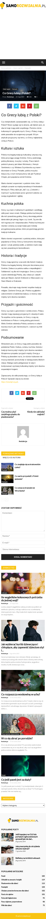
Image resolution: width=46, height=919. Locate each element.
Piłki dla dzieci (6, 905)
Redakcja (10, 97)
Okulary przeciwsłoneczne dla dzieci (15, 891)
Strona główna (6, 68)
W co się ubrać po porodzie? (17, 738)
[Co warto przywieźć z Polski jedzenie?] (7, 479)
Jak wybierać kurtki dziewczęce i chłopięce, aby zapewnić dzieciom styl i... (22, 647)
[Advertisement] (23, 35)
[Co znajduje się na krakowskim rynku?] (7, 467)
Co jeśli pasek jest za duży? (16, 779)
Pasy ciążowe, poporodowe (10, 734)
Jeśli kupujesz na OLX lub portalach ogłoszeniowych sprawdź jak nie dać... (26, 836)
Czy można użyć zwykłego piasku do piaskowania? (10, 414)
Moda (4, 640)
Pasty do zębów (7, 894)
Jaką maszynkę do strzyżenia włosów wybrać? (27, 847)
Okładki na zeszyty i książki (11, 880)
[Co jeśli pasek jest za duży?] (23, 766)
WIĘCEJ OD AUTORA (11, 457)
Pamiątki (14, 89)
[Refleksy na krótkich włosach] (7, 861)
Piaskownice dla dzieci (9, 883)
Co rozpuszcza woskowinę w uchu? (20, 694)
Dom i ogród (6, 89)
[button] (42, 62)
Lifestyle (4, 593)
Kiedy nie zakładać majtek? (36, 413)
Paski (3, 775)
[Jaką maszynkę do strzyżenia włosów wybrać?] (7, 849)
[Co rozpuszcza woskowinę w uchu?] (23, 680)
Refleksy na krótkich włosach (27, 858)
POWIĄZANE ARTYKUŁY (13, 453)
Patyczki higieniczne (8, 690)
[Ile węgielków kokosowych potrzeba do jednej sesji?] (23, 583)
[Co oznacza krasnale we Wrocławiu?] (7, 490)
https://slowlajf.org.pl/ (9, 382)
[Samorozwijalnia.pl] (23, 5)
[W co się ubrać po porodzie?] (23, 724)
